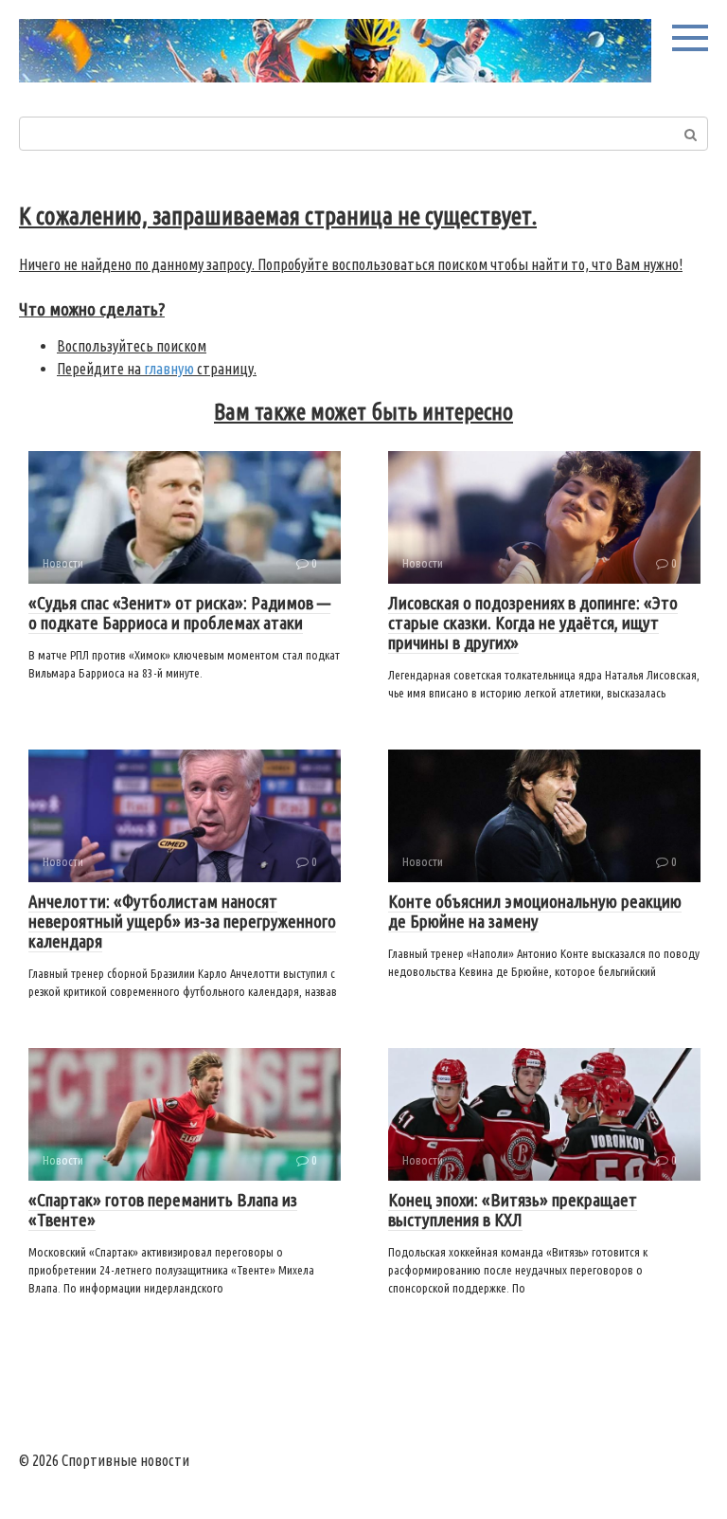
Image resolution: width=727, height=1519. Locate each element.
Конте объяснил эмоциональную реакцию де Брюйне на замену (535, 911)
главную (169, 368)
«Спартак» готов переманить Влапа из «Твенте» (162, 1209)
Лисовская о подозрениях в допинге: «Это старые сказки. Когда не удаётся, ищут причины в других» (533, 622)
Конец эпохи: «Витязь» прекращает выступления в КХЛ (512, 1209)
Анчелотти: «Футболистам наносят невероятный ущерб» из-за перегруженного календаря (182, 921)
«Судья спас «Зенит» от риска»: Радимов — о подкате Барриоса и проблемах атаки (179, 612)
